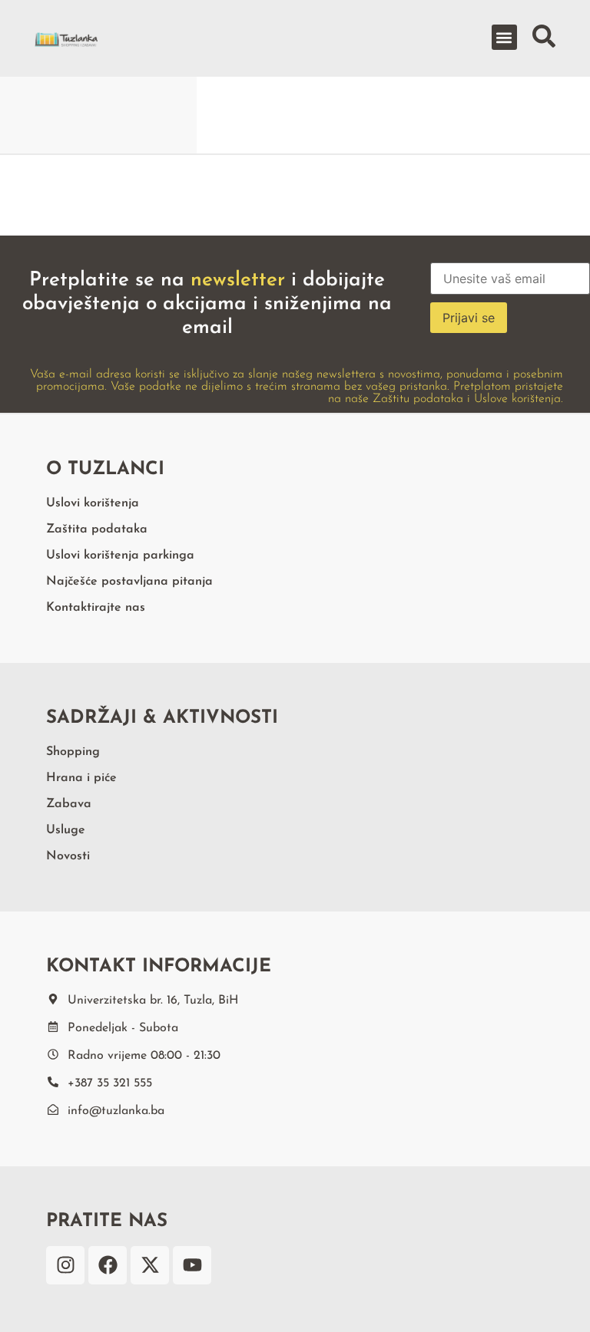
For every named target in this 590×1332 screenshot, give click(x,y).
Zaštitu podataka (418, 399)
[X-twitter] (150, 1265)
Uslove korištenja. (518, 399)
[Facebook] (107, 1265)
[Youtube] (192, 1265)
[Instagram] (65, 1265)
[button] (504, 37)
